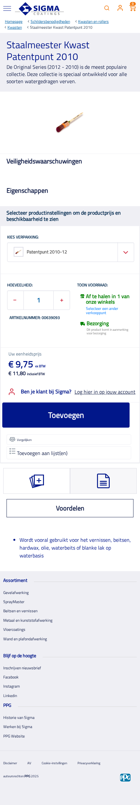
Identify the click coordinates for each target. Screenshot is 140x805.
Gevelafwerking (16, 592)
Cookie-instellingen (54, 763)
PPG (27, 776)
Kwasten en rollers (93, 21)
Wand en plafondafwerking (25, 639)
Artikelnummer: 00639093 (34, 318)
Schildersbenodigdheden (50, 21)
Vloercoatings (14, 629)
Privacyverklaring (88, 763)
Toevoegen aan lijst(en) (42, 453)
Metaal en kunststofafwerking (27, 620)
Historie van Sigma (19, 717)
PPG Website (14, 736)
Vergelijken (24, 439)
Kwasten (14, 27)
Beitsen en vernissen (20, 611)
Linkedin (10, 695)
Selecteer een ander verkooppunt (102, 310)
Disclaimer (10, 763)
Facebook (11, 677)
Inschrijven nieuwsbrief (22, 668)
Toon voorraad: (92, 285)
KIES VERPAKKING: (23, 237)
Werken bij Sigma (17, 726)
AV (29, 763)
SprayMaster (13, 602)
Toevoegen (66, 415)
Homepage (13, 21)
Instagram (11, 686)
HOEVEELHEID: (20, 285)
